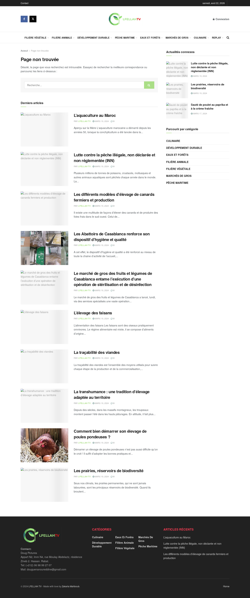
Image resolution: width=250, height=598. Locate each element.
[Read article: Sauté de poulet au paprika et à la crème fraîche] (177, 111)
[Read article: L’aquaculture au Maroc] (44, 129)
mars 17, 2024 (200, 113)
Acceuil (24, 50)
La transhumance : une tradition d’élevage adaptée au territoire (112, 394)
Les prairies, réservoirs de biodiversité (108, 470)
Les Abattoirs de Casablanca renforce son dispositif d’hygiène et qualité (112, 236)
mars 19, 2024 (101, 121)
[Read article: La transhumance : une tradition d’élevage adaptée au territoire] (44, 406)
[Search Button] (228, 37)
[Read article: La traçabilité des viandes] (44, 366)
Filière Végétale (35, 37)
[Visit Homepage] (124, 19)
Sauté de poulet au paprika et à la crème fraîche (209, 106)
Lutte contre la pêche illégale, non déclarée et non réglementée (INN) (114, 157)
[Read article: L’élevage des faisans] (44, 327)
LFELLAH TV (84, 121)
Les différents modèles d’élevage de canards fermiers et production (114, 197)
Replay (216, 37)
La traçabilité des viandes (97, 352)
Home (226, 586)
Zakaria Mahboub (70, 586)
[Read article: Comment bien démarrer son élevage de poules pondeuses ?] (44, 445)
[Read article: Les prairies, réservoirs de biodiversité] (44, 485)
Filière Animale (62, 37)
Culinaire (200, 37)
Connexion (222, 19)
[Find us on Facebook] (24, 19)
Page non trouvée (40, 50)
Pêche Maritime (125, 37)
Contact (24, 3)
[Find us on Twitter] (32, 19)
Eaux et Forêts (150, 37)
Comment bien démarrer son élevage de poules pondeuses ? (110, 434)
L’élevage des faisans (93, 313)
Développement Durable (93, 37)
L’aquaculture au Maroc (95, 115)
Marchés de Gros (177, 37)
